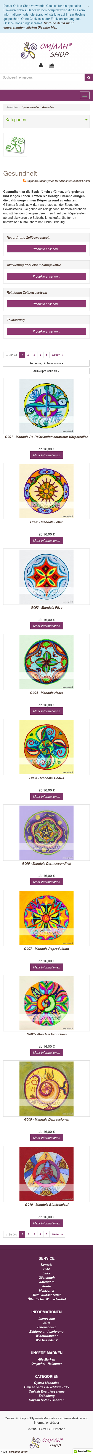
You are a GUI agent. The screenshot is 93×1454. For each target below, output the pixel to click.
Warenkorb (46, 1282)
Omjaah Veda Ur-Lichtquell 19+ (46, 1387)
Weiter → (57, 355)
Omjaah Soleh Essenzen (46, 1400)
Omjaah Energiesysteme (46, 1391)
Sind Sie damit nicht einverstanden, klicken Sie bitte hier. (38, 25)
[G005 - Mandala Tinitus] (46, 747)
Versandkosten (18, 1452)
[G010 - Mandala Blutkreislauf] (46, 1174)
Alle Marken (46, 1359)
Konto (46, 1286)
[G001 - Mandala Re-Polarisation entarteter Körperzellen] (46, 406)
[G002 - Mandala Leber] (46, 491)
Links (46, 1273)
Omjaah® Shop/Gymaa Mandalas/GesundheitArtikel (58, 181)
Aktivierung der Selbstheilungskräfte (34, 265)
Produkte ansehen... (46, 249)
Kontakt (46, 1264)
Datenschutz (46, 1327)
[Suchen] (89, 77)
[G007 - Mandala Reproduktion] (46, 918)
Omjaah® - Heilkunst (46, 1363)
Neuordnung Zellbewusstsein (28, 237)
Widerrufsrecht (47, 1335)
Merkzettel (46, 1290)
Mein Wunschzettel (46, 1295)
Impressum (46, 1318)
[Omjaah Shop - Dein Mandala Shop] (46, 1442)
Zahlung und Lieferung (46, 1331)
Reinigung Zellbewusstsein (27, 292)
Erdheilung (46, 1395)
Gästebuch (46, 1277)
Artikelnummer (45, 363)
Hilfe (46, 1269)
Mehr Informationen (46, 455)
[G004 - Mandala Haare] (46, 662)
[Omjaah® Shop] (46, 50)
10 (45, 371)
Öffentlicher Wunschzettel (46, 1299)
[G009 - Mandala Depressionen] (46, 1088)
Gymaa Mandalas (46, 1382)
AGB (46, 1323)
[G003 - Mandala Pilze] (46, 576)
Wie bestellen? (47, 1340)
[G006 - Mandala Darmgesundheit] (46, 832)
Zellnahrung (16, 320)
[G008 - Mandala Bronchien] (46, 1003)
